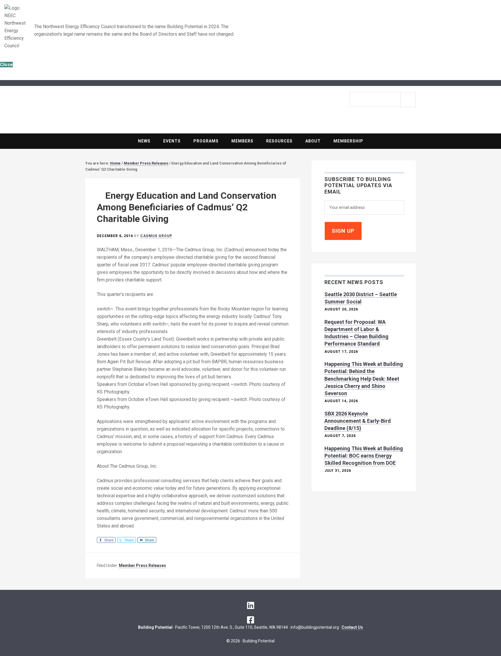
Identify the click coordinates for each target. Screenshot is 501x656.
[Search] (408, 99)
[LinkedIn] (250, 605)
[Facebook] (250, 620)
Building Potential (168, 108)
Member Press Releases (142, 565)
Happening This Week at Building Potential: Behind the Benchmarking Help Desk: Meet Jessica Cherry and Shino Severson (363, 378)
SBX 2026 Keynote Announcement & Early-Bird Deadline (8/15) (357, 421)
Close (6, 64)
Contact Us (352, 627)
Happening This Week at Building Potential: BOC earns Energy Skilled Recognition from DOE (363, 455)
